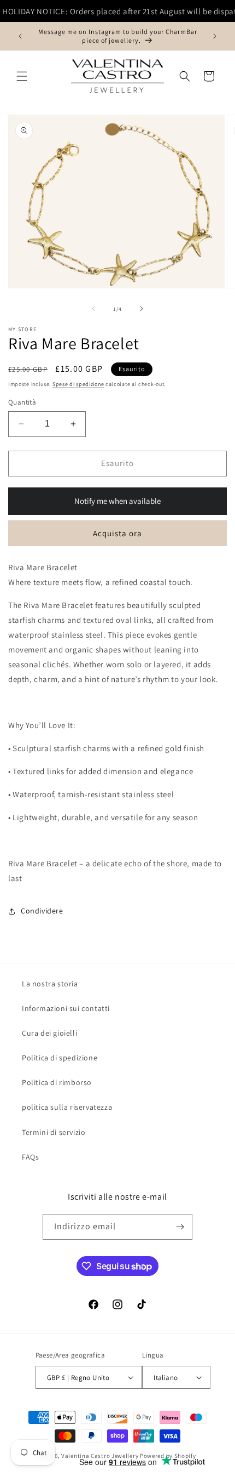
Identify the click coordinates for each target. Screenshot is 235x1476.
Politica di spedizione (59, 1058)
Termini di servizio (53, 1132)
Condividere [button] (42, 911)
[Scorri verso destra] (142, 309)
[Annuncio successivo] (215, 36)
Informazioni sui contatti (66, 1008)
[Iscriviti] (180, 1227)
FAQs (30, 1157)
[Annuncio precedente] (20, 36)
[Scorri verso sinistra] (93, 309)
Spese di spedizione (78, 384)
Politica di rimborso (57, 1082)
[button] (22, 76)
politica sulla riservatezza (67, 1107)
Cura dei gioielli (49, 1033)
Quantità (22, 402)
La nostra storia (50, 984)
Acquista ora (117, 533)
